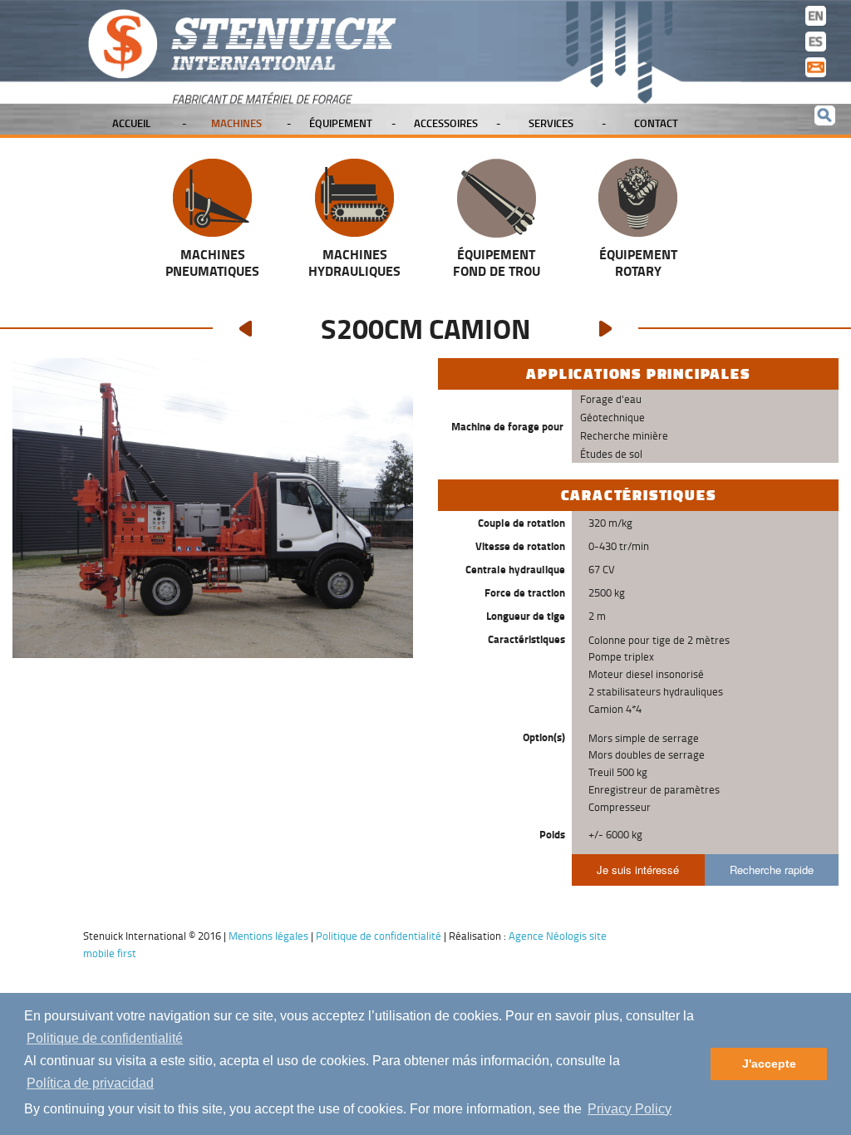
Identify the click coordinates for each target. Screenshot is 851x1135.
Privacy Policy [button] (629, 1109)
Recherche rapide (772, 869)
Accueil (131, 122)
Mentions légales (268, 935)
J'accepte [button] (769, 1063)
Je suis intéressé (638, 869)
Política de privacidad (90, 1083)
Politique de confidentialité (105, 1038)
